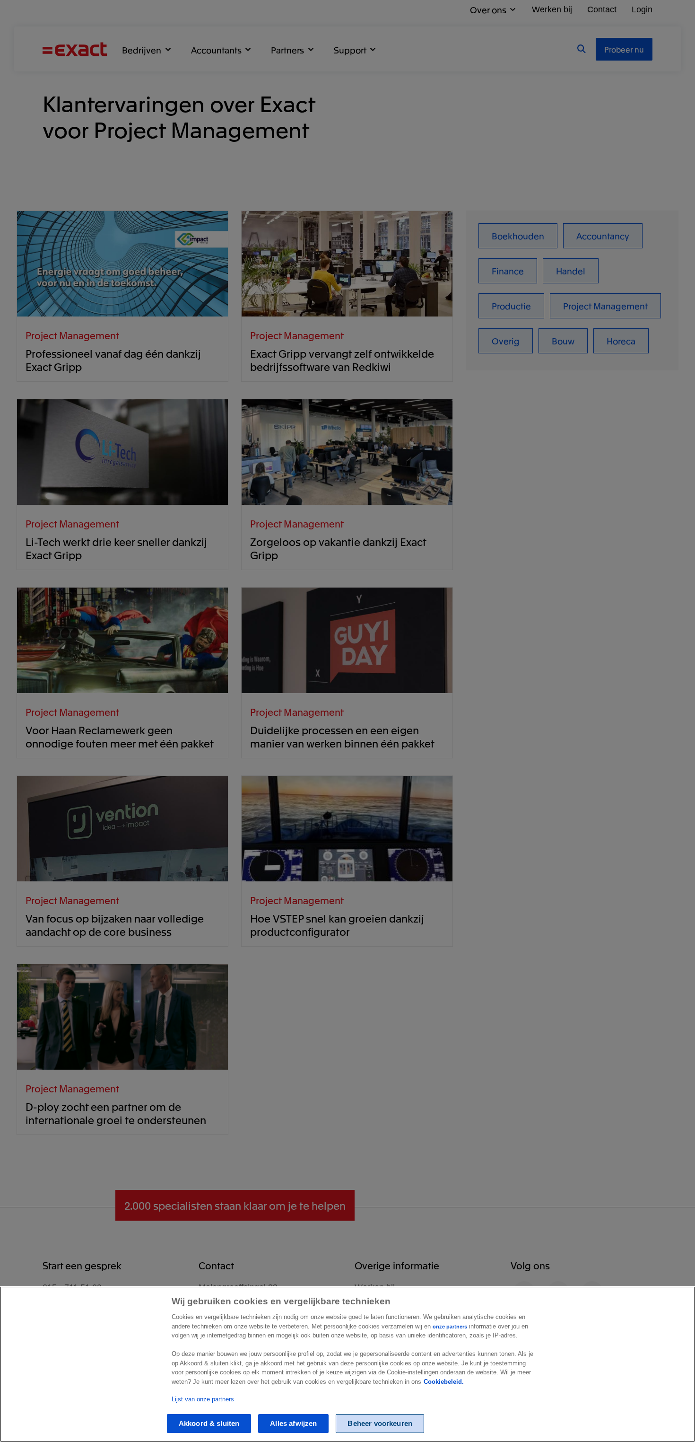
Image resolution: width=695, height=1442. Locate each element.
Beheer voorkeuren (380, 1424)
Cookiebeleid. (444, 1381)
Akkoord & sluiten (209, 1424)
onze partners (450, 1326)
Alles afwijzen (293, 1424)
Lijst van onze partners (203, 1399)
